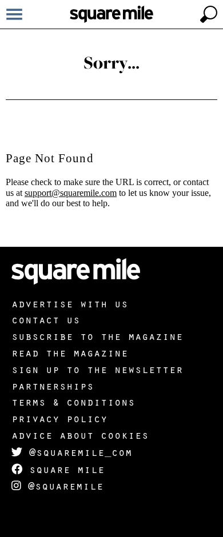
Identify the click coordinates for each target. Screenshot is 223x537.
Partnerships (52, 385)
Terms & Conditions (73, 401)
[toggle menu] (14, 14)
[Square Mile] (111, 14)
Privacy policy (59, 418)
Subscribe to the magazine (97, 335)
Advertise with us (69, 303)
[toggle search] (208, 14)
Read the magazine (69, 352)
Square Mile (63, 469)
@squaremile (62, 485)
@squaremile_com (77, 451)
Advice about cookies (80, 434)
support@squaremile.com (71, 193)
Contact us (45, 319)
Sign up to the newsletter (97, 369)
